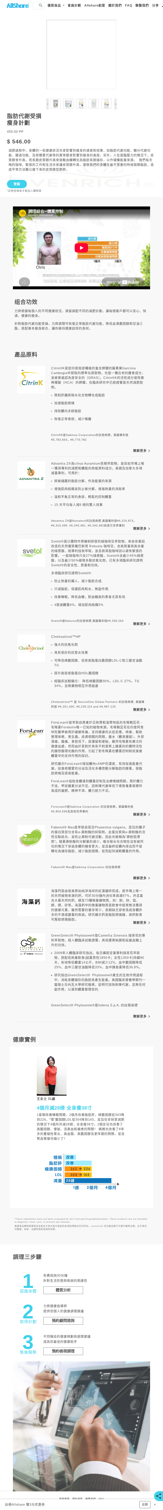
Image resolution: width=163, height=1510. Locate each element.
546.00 (21, 141)
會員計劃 (74, 5)
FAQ (128, 5)
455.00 (12, 131)
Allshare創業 (94, 5)
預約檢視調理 (63, 1351)
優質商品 (55, 5)
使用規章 (64, 1499)
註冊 (8, 1504)
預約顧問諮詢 (63, 1321)
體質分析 (63, 1290)
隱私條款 (77, 1499)
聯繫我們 (142, 5)
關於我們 (115, 5)
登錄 (17, 184)
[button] (144, 1504)
